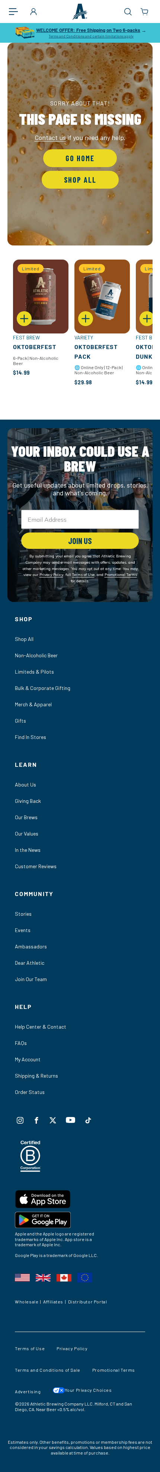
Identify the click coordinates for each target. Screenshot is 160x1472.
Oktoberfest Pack (96, 351)
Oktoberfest (34, 346)
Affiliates (53, 1301)
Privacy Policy (72, 1348)
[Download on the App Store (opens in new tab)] (80, 1201)
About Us (25, 784)
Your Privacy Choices (88, 1390)
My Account (28, 1059)
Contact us (50, 137)
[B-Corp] (31, 1169)
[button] (17, 11)
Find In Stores (30, 737)
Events (23, 930)
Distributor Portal (87, 1301)
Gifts (20, 720)
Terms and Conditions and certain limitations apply (91, 36)
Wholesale (26, 1301)
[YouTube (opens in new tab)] (70, 1120)
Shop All (80, 179)
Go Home (80, 158)
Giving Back (28, 801)
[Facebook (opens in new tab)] (36, 1120)
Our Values (26, 833)
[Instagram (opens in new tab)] (20, 1120)
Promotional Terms (113, 1369)
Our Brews (26, 817)
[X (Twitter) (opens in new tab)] (53, 1120)
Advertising (28, 1391)
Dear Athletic (29, 963)
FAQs (21, 1043)
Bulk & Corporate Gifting (42, 688)
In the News (28, 850)
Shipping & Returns (36, 1075)
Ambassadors (31, 946)
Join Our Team (31, 979)
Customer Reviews (36, 866)
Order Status (30, 1092)
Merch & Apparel (33, 704)
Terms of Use (30, 1348)
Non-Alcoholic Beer (36, 655)
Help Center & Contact (40, 1026)
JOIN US (80, 541)
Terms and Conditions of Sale (47, 1369)
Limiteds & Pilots (34, 671)
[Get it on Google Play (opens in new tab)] (80, 1221)
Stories (23, 914)
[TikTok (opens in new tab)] (88, 1120)
